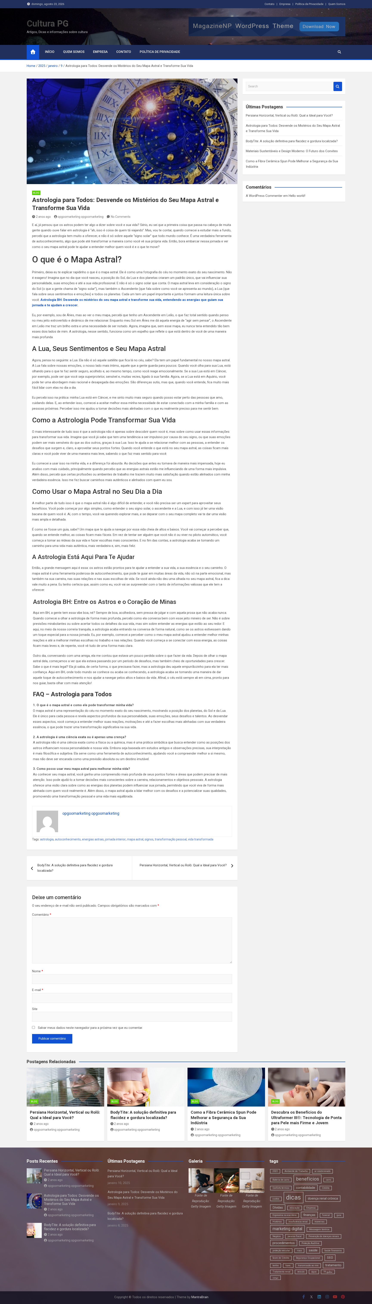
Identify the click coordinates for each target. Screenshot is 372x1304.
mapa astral (135, 839)
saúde (313, 1250)
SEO (330, 1258)
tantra (276, 1265)
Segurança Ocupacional (308, 1258)
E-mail (37, 990)
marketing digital (287, 1228)
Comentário (41, 915)
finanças (309, 1215)
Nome (37, 971)
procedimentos (284, 1243)
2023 (275, 1171)
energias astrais (93, 839)
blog (36, 192)
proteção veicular (281, 1250)
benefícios (307, 1179)
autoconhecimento (68, 839)
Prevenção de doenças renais (323, 1236)
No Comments (120, 216)
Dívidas (278, 1207)
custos (276, 1198)
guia (339, 1215)
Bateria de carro (281, 1179)
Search (337, 86)
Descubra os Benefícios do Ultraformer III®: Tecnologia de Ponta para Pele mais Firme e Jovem (306, 1117)
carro (328, 1179)
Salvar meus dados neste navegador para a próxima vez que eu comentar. (90, 1028)
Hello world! (297, 196)
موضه (275, 1277)
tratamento (333, 1265)
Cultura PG (47, 24)
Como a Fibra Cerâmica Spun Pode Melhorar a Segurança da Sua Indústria (223, 1117)
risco (299, 1250)
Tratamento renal (281, 1271)
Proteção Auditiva (310, 1243)
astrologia (47, 839)
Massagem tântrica (319, 1229)
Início (49, 52)
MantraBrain (199, 1297)
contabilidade (305, 1188)
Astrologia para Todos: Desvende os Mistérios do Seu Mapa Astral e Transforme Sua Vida (71, 1199)
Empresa (284, 4)
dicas (293, 1197)
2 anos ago (43, 216)
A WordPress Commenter (264, 196)
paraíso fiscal (295, 1236)
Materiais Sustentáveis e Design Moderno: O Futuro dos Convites (292, 151)
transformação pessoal (171, 839)
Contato (269, 4)
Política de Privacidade (309, 4)
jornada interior (115, 839)
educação (294, 1207)
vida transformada (200, 839)
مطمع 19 (327, 1271)
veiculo (300, 1271)
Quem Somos (336, 4)
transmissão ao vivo (308, 1265)
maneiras (319, 1221)
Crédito (325, 1188)
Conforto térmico (281, 1188)
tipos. (288, 1265)
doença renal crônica (323, 1198)
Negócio (277, 1236)
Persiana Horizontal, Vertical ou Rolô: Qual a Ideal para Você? (183, 865)
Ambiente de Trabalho (296, 1171)
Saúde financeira (333, 1250)
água (313, 1271)
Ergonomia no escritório (284, 1215)
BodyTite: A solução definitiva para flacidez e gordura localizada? (75, 868)
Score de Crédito (281, 1258)
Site (34, 1009)
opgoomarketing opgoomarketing (81, 216)
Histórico (277, 1221)
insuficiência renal (298, 1221)
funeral (326, 1215)
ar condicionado (322, 1171)
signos (149, 839)
